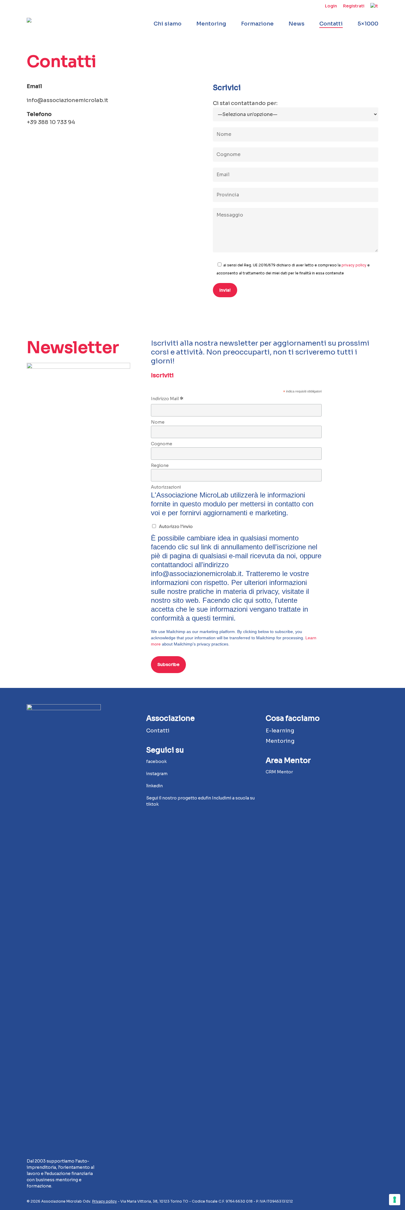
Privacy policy (104, 1201)
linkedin (155, 785)
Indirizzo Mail (167, 399)
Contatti (157, 730)
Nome (158, 422)
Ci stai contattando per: (245, 103)
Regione (160, 465)
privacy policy (354, 265)
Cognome (161, 443)
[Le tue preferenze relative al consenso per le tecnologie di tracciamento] (394, 1199)
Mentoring (280, 741)
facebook (156, 761)
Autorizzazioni (166, 487)
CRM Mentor (279, 772)
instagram (157, 773)
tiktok (152, 804)
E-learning (280, 730)
